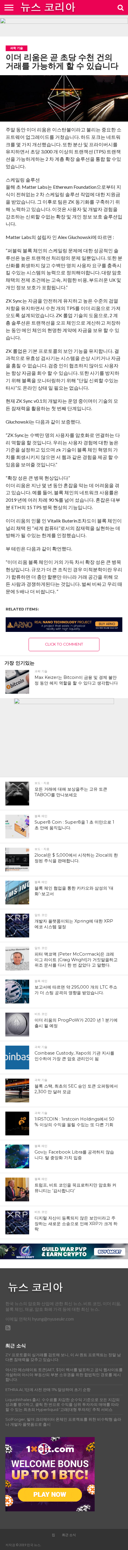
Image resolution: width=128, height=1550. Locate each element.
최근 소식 (69, 1535)
